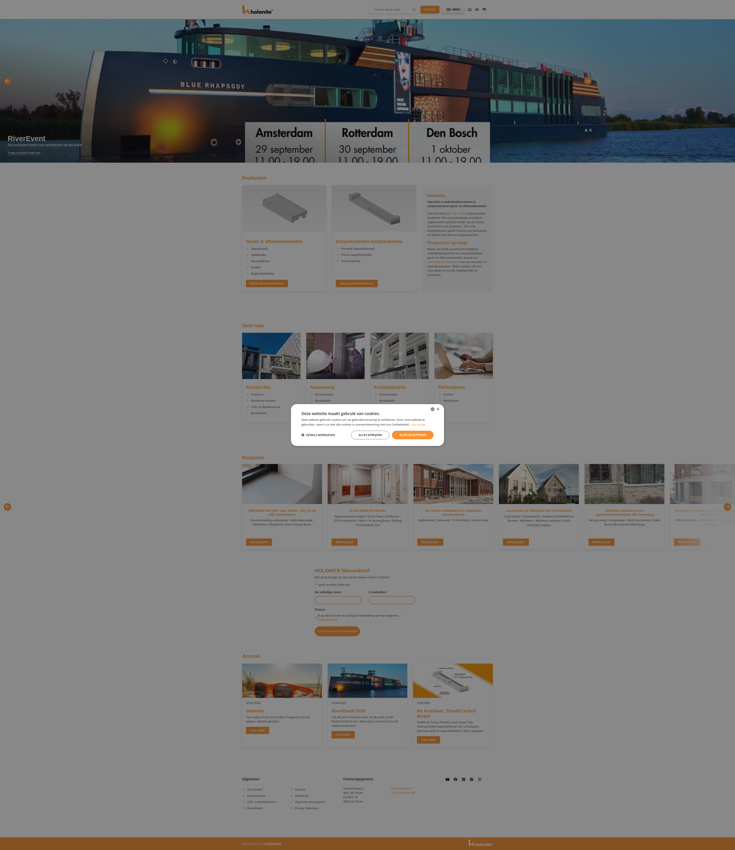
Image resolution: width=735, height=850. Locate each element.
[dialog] (367, 425)
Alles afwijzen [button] (370, 435)
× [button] (437, 409)
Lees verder (417, 424)
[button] (318, 435)
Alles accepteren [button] (412, 435)
